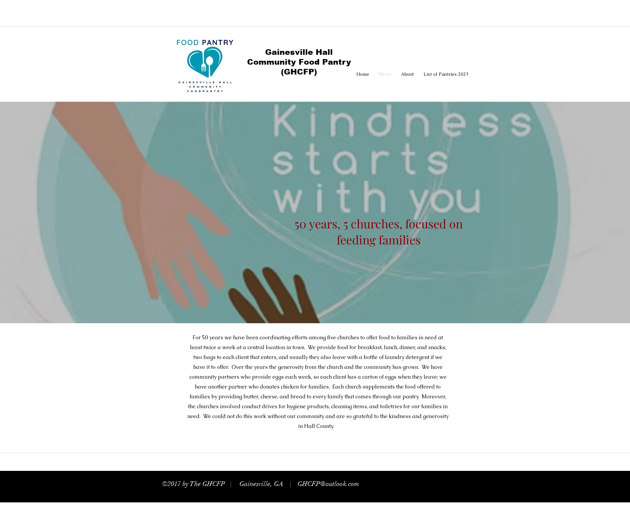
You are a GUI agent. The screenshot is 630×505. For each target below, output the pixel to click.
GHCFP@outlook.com (328, 484)
